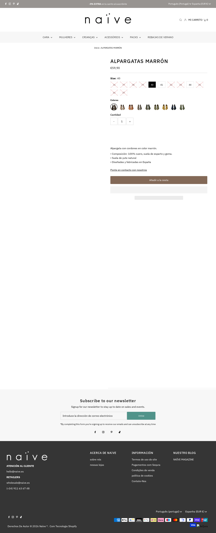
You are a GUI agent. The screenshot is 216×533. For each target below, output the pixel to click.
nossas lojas (97, 464)
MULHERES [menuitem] (66, 37)
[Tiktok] (17, 4)
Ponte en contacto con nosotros (128, 170)
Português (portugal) (178, 3)
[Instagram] (10, 4)
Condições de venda (143, 470)
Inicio (96, 48)
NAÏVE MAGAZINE (183, 459)
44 (190, 84)
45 (199, 84)
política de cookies (142, 475)
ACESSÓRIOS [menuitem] (113, 37)
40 (152, 84)
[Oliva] (182, 106)
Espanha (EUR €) (200, 3)
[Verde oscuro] (148, 106)
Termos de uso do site (144, 459)
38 (133, 84)
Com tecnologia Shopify (63, 526)
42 (171, 84)
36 (114, 84)
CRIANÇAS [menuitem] (89, 37)
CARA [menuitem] (46, 37)
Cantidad (115, 114)
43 (180, 84)
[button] (158, 189)
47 (123, 92)
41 (161, 84)
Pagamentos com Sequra (146, 464)
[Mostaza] (165, 106)
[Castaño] (139, 106)
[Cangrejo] (130, 106)
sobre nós (95, 459)
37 (123, 84)
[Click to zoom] (100, 62)
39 (142, 84)
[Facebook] (5, 4)
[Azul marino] (173, 106)
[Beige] (122, 106)
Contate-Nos (139, 481)
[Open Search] (181, 19)
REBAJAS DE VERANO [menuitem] (160, 37)
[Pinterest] (13, 4)
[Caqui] (156, 106)
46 (114, 92)
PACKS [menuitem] (134, 37)
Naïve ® (43, 526)
